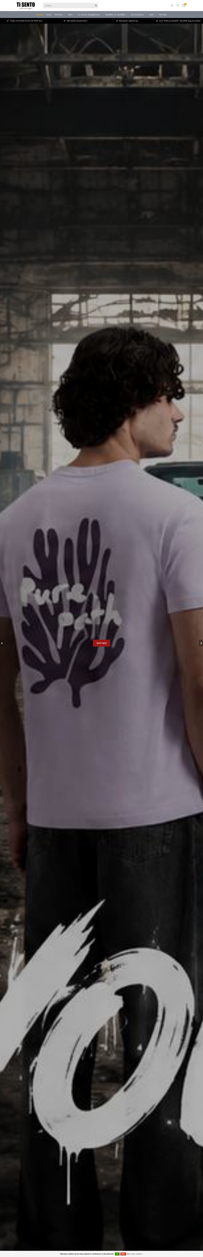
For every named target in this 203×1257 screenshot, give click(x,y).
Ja (117, 1254)
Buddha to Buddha (115, 14)
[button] (2, 643)
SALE (101, 658)
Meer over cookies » (135, 1254)
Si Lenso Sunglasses (89, 14)
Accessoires (137, 14)
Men (70, 14)
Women (59, 14)
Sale (151, 14)
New (48, 14)
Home (39, 14)
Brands (163, 14)
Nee (123, 1254)
